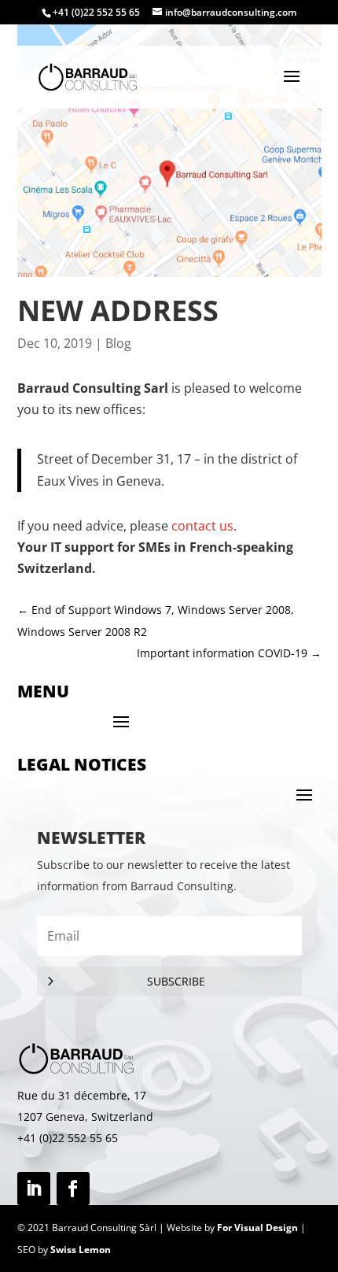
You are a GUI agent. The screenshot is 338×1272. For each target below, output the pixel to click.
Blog (118, 343)
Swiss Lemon (80, 1249)
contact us (202, 525)
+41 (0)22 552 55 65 (67, 1137)
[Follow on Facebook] (73, 1188)
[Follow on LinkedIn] (33, 1188)
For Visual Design (257, 1227)
